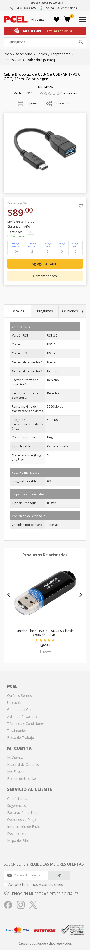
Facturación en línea (22, 812)
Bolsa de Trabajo (20, 737)
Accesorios (24, 54)
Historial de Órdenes (23, 764)
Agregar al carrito (45, 263)
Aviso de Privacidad (22, 716)
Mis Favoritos (17, 771)
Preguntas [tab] (45, 311)
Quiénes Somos (19, 695)
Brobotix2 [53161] (40, 59)
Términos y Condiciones (26, 723)
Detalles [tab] (17, 311)
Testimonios (17, 730)
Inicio (8, 54)
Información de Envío (23, 826)
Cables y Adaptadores (53, 54)
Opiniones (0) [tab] (72, 311)
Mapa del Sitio (18, 840)
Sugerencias (16, 805)
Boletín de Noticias (22, 778)
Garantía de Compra (23, 709)
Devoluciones (17, 833)
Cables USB (13, 59)
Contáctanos (17, 798)
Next (81, 594)
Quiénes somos (67, 8)
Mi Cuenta (37, 20)
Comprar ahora (45, 276)
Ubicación (14, 702)
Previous (9, 594)
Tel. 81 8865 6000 (25, 7)
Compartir (61, 103)
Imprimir (31, 103)
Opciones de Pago (21, 819)
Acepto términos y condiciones (35, 884)
